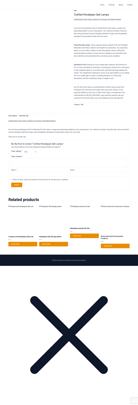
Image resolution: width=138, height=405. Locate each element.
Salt (75, 11)
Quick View (15, 244)
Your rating (16, 151)
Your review (17, 156)
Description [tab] (12, 116)
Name (13, 170)
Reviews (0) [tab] (23, 116)
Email (72, 170)
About (121, 5)
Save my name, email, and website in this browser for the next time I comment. (40, 180)
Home (102, 5)
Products (111, 5)
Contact (129, 5)
